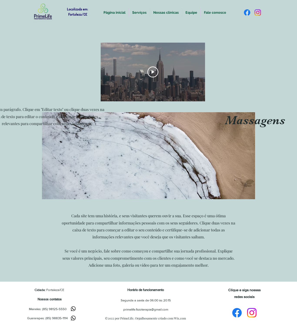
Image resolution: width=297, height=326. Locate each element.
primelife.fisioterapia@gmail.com (145, 309)
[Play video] (152, 72)
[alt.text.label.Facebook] (247, 12)
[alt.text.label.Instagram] (258, 12)
